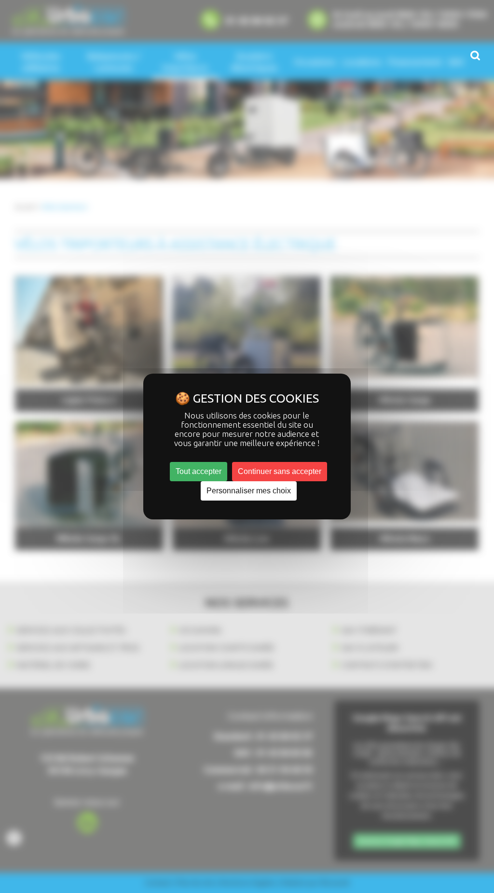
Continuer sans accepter (279, 471)
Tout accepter (198, 471)
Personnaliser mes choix (248, 491)
